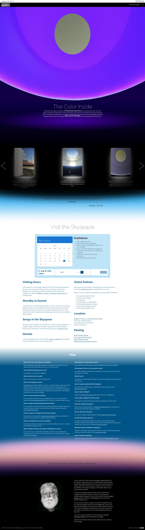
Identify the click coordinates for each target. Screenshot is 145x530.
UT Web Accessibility (37, 528)
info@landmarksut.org (81, 389)
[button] (22, 168)
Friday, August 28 (44, 241)
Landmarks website (100, 432)
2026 (39, 238)
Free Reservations (134, 4)
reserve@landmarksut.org (38, 400)
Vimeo (143, 527)
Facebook (140, 527)
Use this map (27, 385)
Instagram (141, 527)
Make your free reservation (72, 115)
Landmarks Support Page (101, 407)
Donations (9, 528)
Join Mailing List (18, 528)
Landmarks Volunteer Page (108, 415)
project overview (102, 424)
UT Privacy (26, 528)
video (101, 516)
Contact (3, 528)
